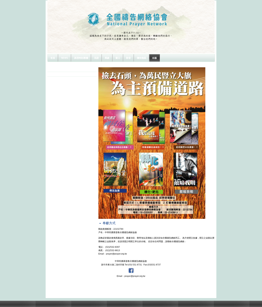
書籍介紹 (56, 74)
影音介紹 (56, 69)
